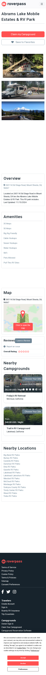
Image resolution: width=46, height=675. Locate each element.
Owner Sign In (7, 624)
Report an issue (13, 346)
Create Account (7, 604)
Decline (23, 663)
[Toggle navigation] (42, 4)
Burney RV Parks (11, 458)
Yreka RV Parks (10, 496)
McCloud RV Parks (12, 481)
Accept (23, 658)
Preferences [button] (35, 650)
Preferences (23, 669)
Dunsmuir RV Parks (12, 464)
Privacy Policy (7, 571)
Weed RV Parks (10, 493)
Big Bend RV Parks (12, 455)
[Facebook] (3, 592)
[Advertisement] (23, 148)
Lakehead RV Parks (12, 472)
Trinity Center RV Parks (13, 490)
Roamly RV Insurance (10, 611)
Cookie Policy (7, 574)
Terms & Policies (8, 577)
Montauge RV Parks (12, 484)
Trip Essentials (7, 614)
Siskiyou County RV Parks (15, 487)
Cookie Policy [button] (21, 648)
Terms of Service (8, 567)
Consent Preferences (10, 584)
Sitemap (5, 581)
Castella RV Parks (11, 461)
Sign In (4, 607)
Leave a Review (23, 341)
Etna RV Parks (10, 467)
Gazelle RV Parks (11, 470)
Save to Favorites (25, 42)
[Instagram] (14, 592)
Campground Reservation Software (16, 630)
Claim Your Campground (11, 627)
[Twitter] (9, 592)
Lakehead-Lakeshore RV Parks (17, 475)
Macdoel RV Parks (12, 478)
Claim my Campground (23, 34)
